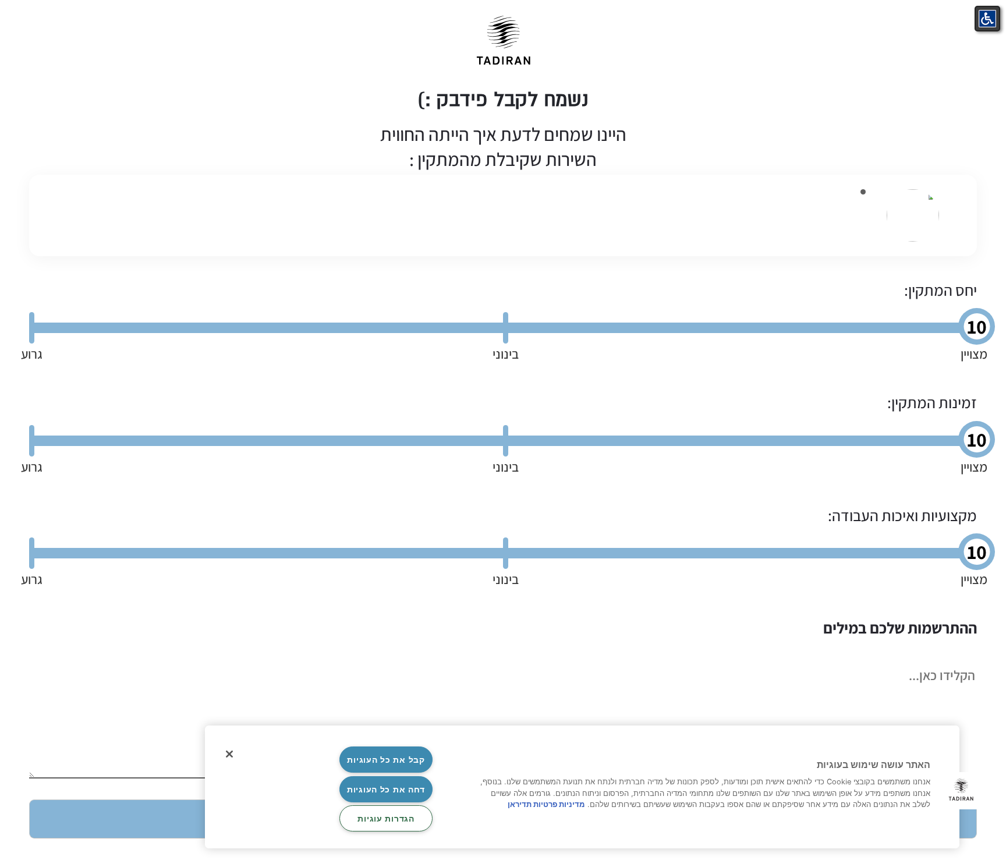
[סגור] (229, 754)
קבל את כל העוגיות (385, 760)
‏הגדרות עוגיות (385, 818)
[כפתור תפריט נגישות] (987, 18)
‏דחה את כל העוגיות (386, 789)
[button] (961, 790)
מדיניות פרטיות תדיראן (546, 804)
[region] (582, 787)
